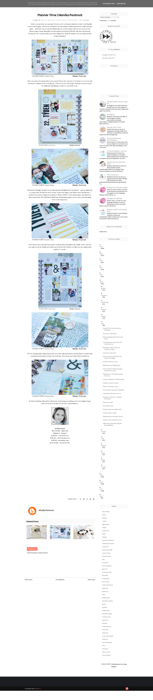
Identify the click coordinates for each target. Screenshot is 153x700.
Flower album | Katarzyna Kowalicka (114, 390)
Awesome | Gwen (108, 402)
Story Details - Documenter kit (60, 443)
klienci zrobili (106, 652)
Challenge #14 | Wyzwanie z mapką (117, 187)
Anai (103, 594)
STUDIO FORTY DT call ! (111, 361)
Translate (113, 20)
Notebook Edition (72, 20)
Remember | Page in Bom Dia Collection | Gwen (112, 348)
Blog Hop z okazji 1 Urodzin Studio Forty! (117, 210)
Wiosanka (105, 575)
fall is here (105, 629)
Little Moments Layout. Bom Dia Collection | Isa (113, 343)
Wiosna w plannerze (113, 175)
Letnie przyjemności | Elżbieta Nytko (114, 379)
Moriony (104, 623)
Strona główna (60, 579)
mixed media (105, 578)
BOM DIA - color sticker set (60, 435)
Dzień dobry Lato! (109, 406)
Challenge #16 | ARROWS (114, 198)
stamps (104, 527)
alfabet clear (106, 610)
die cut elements (107, 566)
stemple (104, 518)
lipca (103, 323)
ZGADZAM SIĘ (121, 3)
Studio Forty (103, 231)
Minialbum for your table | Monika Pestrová (113, 375)
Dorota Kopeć (106, 655)
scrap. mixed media (107, 636)
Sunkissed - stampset (60, 433)
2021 (102, 275)
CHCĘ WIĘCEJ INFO (109, 3)
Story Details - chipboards (60, 431)
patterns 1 (105, 620)
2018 (102, 482)
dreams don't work (107, 585)
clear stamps (106, 511)
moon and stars (106, 626)
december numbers (107, 601)
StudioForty (38, 688)
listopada (104, 295)
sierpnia (104, 316)
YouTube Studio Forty (108, 58)
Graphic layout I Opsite (110, 413)
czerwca (104, 431)
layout (104, 515)
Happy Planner (51, 20)
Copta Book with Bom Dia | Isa (112, 393)
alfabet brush (106, 597)
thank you (105, 639)
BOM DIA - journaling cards (60, 440)
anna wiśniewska (107, 642)
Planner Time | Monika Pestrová (113, 420)
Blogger (113, 666)
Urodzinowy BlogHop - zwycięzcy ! (117, 151)
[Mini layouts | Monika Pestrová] (38, 532)
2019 (102, 475)
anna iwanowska (107, 613)
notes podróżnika (107, 550)
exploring (105, 588)
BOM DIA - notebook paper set (60, 438)
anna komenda (106, 556)
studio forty (105, 530)
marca (103, 453)
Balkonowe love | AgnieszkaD (112, 365)
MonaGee (105, 649)
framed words (106, 617)
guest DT (105, 569)
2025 (102, 246)
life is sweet (105, 582)
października (105, 302)
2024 (102, 253)
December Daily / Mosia (114, 127)
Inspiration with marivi (110, 353)
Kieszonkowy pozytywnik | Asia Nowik (116, 163)
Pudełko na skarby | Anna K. (111, 383)
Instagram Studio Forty (109, 55)
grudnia (104, 288)
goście (104, 604)
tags (103, 559)
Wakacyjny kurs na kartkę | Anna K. (113, 416)
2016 (102, 496)
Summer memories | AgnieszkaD (112, 409)
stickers (104, 521)
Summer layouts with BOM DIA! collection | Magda (113, 357)
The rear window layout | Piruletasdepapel (114, 139)
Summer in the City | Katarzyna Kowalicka (112, 329)
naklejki (104, 537)
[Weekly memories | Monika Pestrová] (61, 532)
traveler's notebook (108, 540)
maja (103, 438)
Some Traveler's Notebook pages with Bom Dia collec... (113, 369)
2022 (102, 268)
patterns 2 (105, 591)
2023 (102, 260)
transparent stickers (108, 543)
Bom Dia (43, 20)
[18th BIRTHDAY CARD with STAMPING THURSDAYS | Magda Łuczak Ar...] (85, 532)
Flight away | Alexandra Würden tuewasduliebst (113, 424)
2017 (102, 489)
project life (105, 546)
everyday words (107, 572)
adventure (105, 633)
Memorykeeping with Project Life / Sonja (113, 338)
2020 (102, 282)
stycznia (104, 467)
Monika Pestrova (62, 20)
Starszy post (91, 579)
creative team (106, 553)
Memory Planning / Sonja (111, 386)
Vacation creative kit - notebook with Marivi (113, 398)
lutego (103, 460)
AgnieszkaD (105, 524)
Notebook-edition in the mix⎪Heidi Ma (117, 102)
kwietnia (104, 445)
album (104, 534)
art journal (105, 562)
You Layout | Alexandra (110, 333)
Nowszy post (28, 579)
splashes (104, 607)
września (104, 309)
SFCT (103, 645)
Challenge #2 (111, 114)
